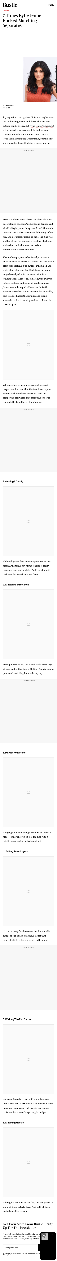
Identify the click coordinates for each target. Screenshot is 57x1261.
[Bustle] (10, 5)
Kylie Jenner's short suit (42, 125)
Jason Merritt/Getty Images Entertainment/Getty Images (56, 79)
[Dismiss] (52, 1235)
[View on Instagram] (28, 344)
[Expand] (43, 1235)
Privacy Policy (7, 1255)
